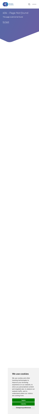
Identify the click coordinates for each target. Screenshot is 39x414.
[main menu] (34, 4)
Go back (6, 22)
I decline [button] (23, 404)
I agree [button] (23, 400)
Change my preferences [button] (23, 407)
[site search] (29, 4)
